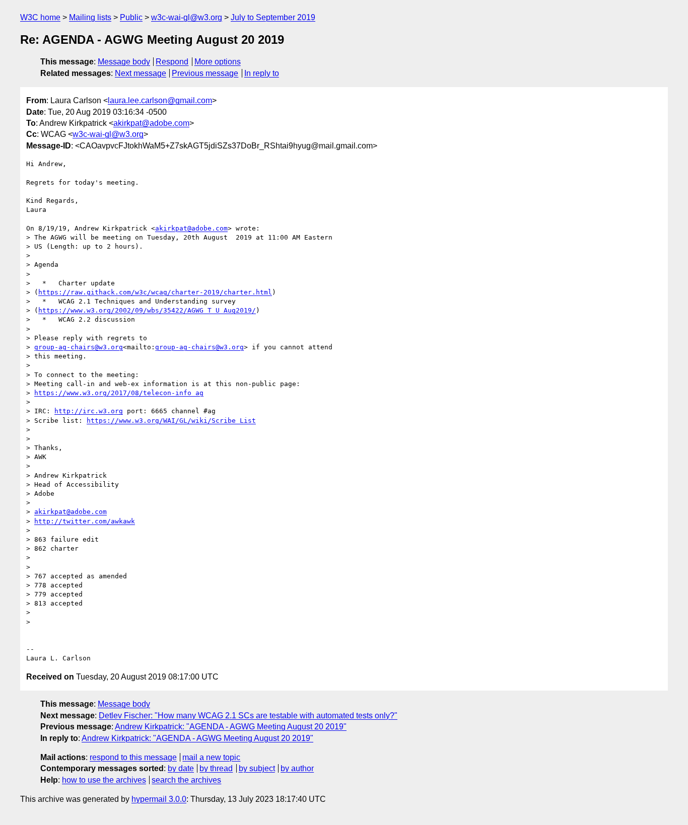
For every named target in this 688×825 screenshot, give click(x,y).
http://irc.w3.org (88, 411)
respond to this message (133, 757)
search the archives (186, 780)
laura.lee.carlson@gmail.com (160, 100)
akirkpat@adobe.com (151, 123)
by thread (216, 768)
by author (297, 768)
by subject (257, 768)
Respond (172, 61)
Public (131, 17)
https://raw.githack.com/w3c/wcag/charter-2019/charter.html (155, 292)
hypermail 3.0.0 (158, 799)
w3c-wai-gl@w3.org (186, 17)
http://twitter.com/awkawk (84, 521)
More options (217, 61)
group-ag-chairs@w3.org (78, 347)
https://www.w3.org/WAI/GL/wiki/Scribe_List (171, 420)
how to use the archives (104, 780)
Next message (140, 73)
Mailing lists (90, 17)
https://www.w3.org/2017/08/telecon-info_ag (118, 393)
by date (181, 768)
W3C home (40, 17)
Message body (124, 61)
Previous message (205, 73)
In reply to (261, 73)
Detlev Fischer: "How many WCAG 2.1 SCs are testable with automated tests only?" (248, 715)
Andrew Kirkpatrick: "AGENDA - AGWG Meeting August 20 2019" (231, 726)
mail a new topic (211, 757)
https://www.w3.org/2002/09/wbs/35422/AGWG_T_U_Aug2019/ (147, 310)
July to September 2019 (273, 17)
